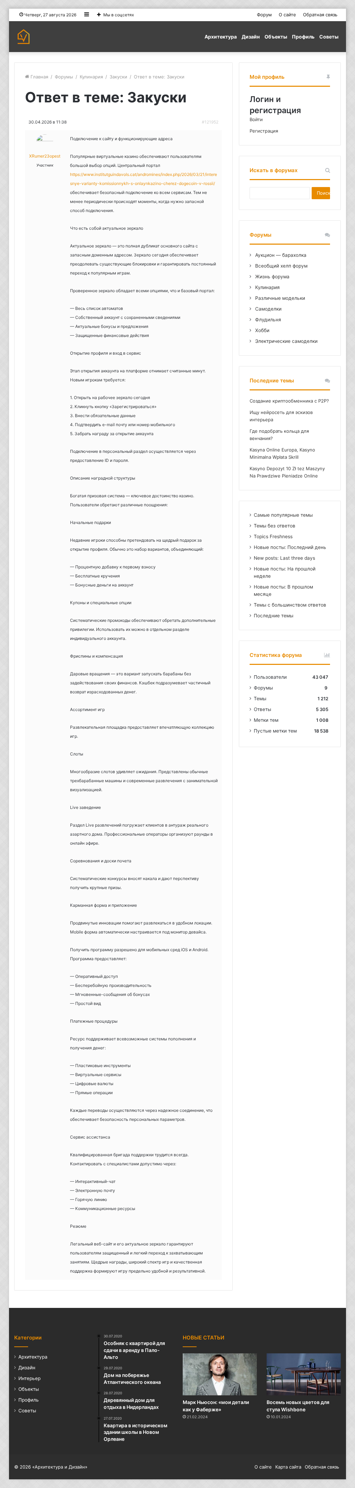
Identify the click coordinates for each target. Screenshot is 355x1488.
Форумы (64, 76)
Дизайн (251, 37)
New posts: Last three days (284, 558)
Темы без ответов (274, 526)
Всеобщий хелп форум (281, 266)
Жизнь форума (271, 276)
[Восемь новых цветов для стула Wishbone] (304, 1374)
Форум (264, 14)
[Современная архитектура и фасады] (23, 36)
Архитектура (221, 37)
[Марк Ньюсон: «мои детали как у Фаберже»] (220, 1374)
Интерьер (29, 1378)
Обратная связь (320, 14)
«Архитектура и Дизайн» (59, 1467)
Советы (328, 37)
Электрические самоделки (286, 341)
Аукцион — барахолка (280, 255)
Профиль (303, 37)
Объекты (276, 37)
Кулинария (91, 76)
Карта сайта (288, 1467)
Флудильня (267, 319)
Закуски (118, 76)
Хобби (261, 330)
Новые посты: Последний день (290, 547)
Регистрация (264, 131)
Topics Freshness (273, 536)
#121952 (210, 122)
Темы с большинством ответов (290, 605)
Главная (38, 76)
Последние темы (273, 615)
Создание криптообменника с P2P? (289, 401)
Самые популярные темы (283, 515)
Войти (256, 119)
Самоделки (268, 309)
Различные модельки (279, 298)
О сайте (287, 14)
